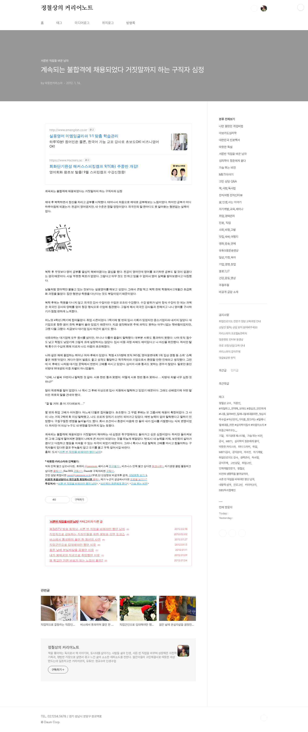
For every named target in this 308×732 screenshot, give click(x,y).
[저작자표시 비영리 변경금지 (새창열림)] (93, 499)
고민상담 (235, 463)
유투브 (242, 533)
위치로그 (108, 23)
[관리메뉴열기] (301, 7)
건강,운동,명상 (227, 278)
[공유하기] (59, 500)
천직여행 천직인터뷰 (230, 195)
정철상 (240, 468)
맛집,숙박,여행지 (228, 236)
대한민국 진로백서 (229, 140)
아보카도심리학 (228, 133)
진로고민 (238, 484)
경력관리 (245, 457)
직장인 (236, 403)
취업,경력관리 (227, 216)
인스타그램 (232, 533)
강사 (221, 441)
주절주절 (224, 285)
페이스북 (222, 533)
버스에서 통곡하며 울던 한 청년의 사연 (75, 539)
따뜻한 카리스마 (227, 446)
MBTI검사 (224, 452)
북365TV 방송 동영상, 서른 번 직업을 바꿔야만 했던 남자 (87, 529)
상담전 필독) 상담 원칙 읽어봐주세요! (238, 327)
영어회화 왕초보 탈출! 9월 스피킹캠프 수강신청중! (87, 172)
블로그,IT (224, 271)
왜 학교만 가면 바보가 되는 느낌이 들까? (76, 560)
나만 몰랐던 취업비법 (231, 126)
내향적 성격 (225, 484)
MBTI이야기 (226, 174)
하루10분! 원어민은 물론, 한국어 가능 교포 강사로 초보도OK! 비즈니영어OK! (104, 144)
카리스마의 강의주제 (229, 351)
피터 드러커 (244, 446)
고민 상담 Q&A (228, 181)
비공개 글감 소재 (228, 292)
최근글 (222, 370)
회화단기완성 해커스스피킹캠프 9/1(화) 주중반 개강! (93, 166)
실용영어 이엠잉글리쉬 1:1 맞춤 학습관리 (83, 136)
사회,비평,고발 (227, 229)
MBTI (229, 441)
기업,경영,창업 (227, 264)
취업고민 (246, 463)
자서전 (247, 452)
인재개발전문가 (227, 468)
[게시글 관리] (65, 500)
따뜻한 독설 (225, 147)
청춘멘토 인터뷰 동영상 (231, 339)
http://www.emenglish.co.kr (68, 130)
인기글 (234, 370)
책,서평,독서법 (227, 188)
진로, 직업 (225, 223)
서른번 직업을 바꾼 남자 (64, 521)
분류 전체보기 (227, 119)
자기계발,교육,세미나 (231, 209)
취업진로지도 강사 (228, 457)
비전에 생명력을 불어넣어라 (233, 473)
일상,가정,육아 (227, 257)
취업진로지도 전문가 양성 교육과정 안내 (240, 321)
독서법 (255, 457)
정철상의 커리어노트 (67, 8)
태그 (59, 23)
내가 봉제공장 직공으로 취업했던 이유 (74, 555)
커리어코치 (250, 484)
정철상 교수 (225, 403)
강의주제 (223, 463)
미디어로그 (82, 23)
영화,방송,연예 (227, 243)
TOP (263, 718)
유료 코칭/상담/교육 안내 (232, 345)
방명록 (130, 23)
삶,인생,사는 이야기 (230, 202)
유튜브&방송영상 (228, 250)
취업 (254, 446)
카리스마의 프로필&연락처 (233, 333)
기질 (221, 435)
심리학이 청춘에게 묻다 (232, 160)
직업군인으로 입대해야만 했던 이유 (72, 544)
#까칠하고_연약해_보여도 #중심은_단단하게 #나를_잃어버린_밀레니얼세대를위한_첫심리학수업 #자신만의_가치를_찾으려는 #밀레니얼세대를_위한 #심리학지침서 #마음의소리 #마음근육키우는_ (242, 419)
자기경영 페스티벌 (235, 435)
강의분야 (237, 452)
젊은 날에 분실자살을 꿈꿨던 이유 (71, 550)
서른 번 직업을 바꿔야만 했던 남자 (236, 479)
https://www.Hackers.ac (66, 160)
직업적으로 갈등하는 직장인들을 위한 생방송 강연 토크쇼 (87, 534)
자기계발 (257, 452)
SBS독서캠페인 (227, 490)
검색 (254, 8)
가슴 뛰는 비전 (227, 167)
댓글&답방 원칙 (227, 357)
